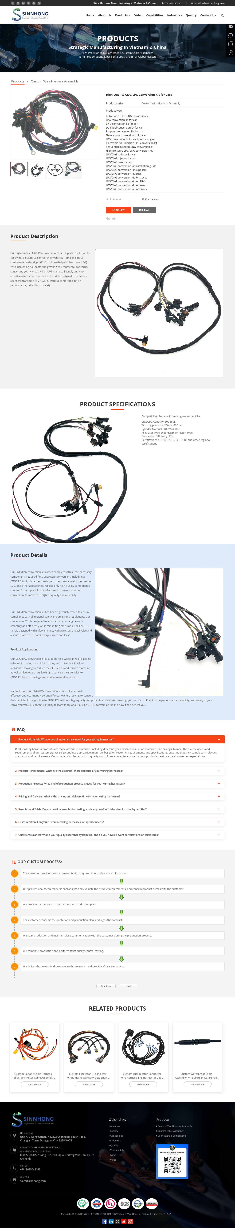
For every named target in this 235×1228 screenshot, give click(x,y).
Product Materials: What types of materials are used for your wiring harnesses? (64, 739)
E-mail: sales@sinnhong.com (209, 3)
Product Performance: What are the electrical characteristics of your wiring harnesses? (69, 771)
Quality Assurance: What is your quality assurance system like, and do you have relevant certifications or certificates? (87, 835)
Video (138, 15)
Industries (174, 15)
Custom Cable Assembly (171, 1130)
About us (104, 15)
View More (36, 1084)
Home (90, 15)
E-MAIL (145, 209)
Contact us (208, 15)
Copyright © (67, 1214)
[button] (129, 15)
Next (128, 986)
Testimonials (117, 1150)
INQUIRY (120, 209)
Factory (114, 1130)
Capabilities (154, 15)
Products (122, 15)
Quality (191, 15)
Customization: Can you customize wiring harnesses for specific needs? (59, 822)
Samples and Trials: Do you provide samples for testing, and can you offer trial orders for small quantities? (81, 809)
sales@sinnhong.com (33, 1181)
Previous (106, 986)
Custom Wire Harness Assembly (54, 81)
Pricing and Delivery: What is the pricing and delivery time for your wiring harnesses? (67, 796)
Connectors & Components (172, 1135)
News (113, 1154)
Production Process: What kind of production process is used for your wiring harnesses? (70, 783)
